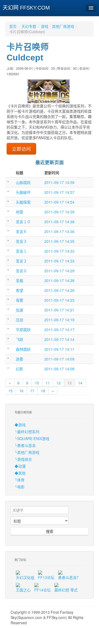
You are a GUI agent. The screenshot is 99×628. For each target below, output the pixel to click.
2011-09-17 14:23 (59, 300)
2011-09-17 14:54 (59, 202)
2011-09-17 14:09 (59, 359)
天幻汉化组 (25, 577)
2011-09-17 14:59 (59, 182)
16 (21, 390)
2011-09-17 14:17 (59, 329)
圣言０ (21, 270)
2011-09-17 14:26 (59, 290)
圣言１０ (23, 221)
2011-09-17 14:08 (59, 368)
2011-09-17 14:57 (59, 192)
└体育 (20, 479)
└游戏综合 (23, 459)
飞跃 (19, 339)
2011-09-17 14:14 (59, 339)
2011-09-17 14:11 (59, 349)
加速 (19, 310)
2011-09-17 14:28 (59, 280)
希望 (19, 290)
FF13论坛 (46, 577)
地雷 (19, 211)
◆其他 (20, 473)
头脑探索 (23, 202)
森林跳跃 (23, 349)
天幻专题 (28, 26)
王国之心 (23, 589)
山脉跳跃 (23, 182)
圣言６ (21, 231)
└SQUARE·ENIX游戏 (32, 438)
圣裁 (19, 280)
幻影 (19, 368)
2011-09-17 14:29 (59, 270)
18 (43, 390)
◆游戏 (20, 424)
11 (48, 382)
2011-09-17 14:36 (59, 231)
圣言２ (21, 261)
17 (32, 390)
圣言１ (21, 251)
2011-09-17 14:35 (59, 241)
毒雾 (19, 300)
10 (37, 382)
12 (58, 382)
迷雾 (19, 359)
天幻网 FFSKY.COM (26, 8)
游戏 (44, 26)
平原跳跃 (23, 329)
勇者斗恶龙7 (68, 577)
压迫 (19, 319)
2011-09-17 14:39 (59, 211)
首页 (13, 26)
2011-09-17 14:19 (59, 319)
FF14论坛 (42, 589)
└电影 (20, 486)
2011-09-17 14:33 (59, 251)
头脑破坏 (23, 192)
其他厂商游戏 (63, 26)
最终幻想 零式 (66, 589)
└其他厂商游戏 (27, 452)
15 (10, 390)
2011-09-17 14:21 (59, 310)
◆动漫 (20, 466)
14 (80, 382)
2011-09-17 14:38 (59, 221)
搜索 (49, 531)
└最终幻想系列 (27, 431)
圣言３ (21, 241)
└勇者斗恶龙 (25, 445)
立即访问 (21, 148)
